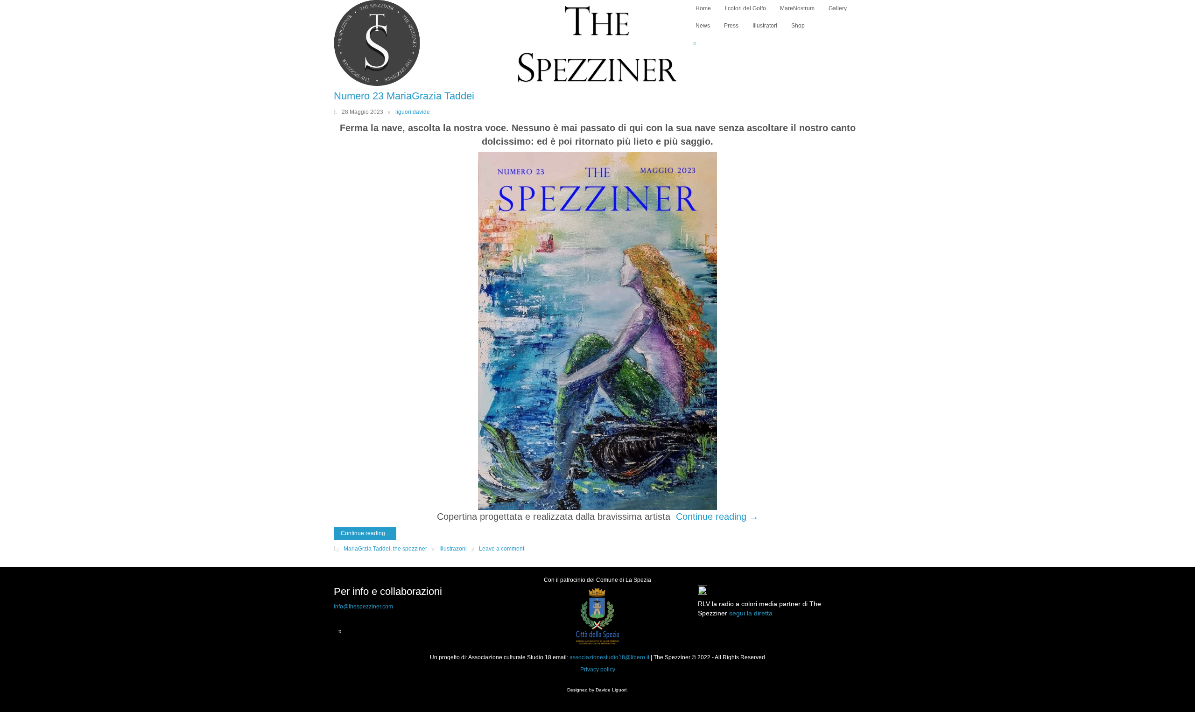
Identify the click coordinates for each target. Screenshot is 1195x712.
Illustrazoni (453, 548)
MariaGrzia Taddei (367, 548)
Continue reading (717, 516)
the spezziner (410, 548)
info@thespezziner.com (363, 606)
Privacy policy (597, 669)
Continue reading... (365, 533)
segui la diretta (751, 613)
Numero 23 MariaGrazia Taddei (404, 96)
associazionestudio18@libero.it (609, 657)
